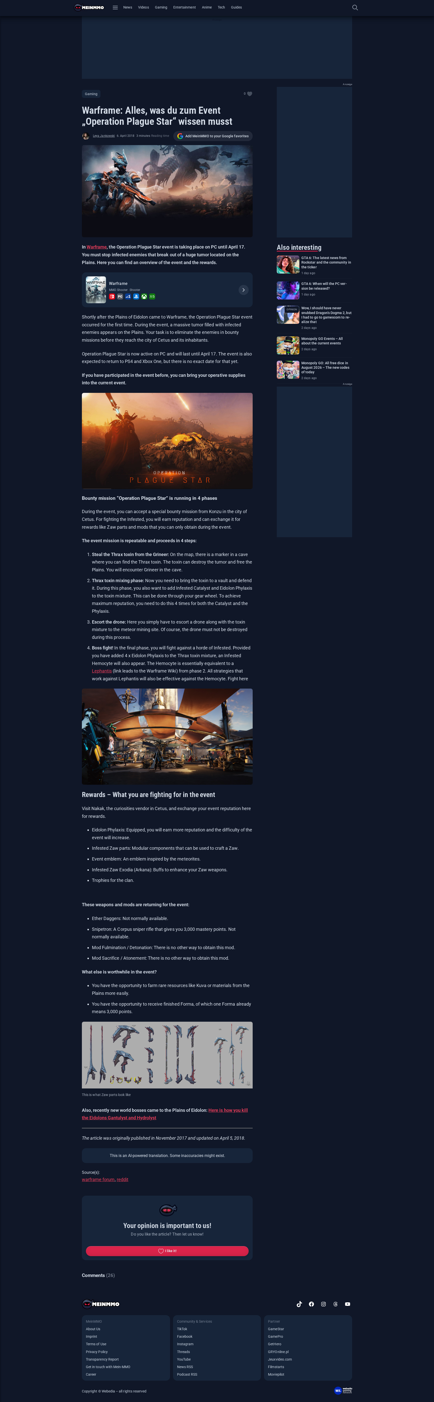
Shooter (135, 290)
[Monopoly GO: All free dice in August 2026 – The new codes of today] (288, 370)
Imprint (91, 1336)
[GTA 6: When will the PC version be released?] (288, 290)
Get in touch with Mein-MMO (108, 1367)
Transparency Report (102, 1359)
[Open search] (355, 8)
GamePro (275, 1336)
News (127, 7)
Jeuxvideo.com (280, 1359)
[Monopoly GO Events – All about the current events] (288, 345)
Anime (207, 7)
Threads (183, 1352)
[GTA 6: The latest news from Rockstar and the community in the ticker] (288, 265)
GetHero (274, 1344)
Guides (236, 7)
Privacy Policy (97, 1352)
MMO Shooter (118, 290)
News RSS (185, 1367)
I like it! (171, 1251)
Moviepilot (276, 1374)
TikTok (182, 1329)
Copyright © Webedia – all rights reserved (114, 1391)
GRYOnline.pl (278, 1352)
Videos (143, 7)
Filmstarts (276, 1367)
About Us (93, 1329)
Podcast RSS (187, 1374)
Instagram (185, 1344)
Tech (221, 7)
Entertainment (184, 7)
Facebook (184, 1336)
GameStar (276, 1329)
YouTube (184, 1359)
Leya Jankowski (104, 136)
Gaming (161, 7)
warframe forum (98, 1179)
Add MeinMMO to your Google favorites (217, 136)
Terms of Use (96, 1344)
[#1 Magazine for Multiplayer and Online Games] (92, 8)
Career (91, 1374)
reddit (122, 1179)
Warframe (97, 247)
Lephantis (102, 671)
